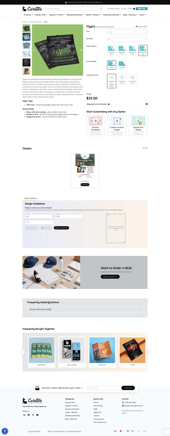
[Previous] (34, 50)
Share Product (142, 26)
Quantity (89, 39)
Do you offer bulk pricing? (40, 309)
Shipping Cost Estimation (96, 104)
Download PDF (62, 228)
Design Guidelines (30, 198)
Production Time (92, 75)
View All (144, 148)
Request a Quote (109, 277)
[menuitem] (28, 15)
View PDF (47, 228)
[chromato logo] (42, 401)
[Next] (81, 50)
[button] (111, 48)
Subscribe (128, 388)
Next (147, 352)
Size (87, 31)
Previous (23, 352)
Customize (85, 185)
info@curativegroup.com (134, 406)
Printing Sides (91, 61)
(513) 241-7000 (130, 402)
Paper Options (91, 46)
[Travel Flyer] (85, 166)
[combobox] (127, 32)
